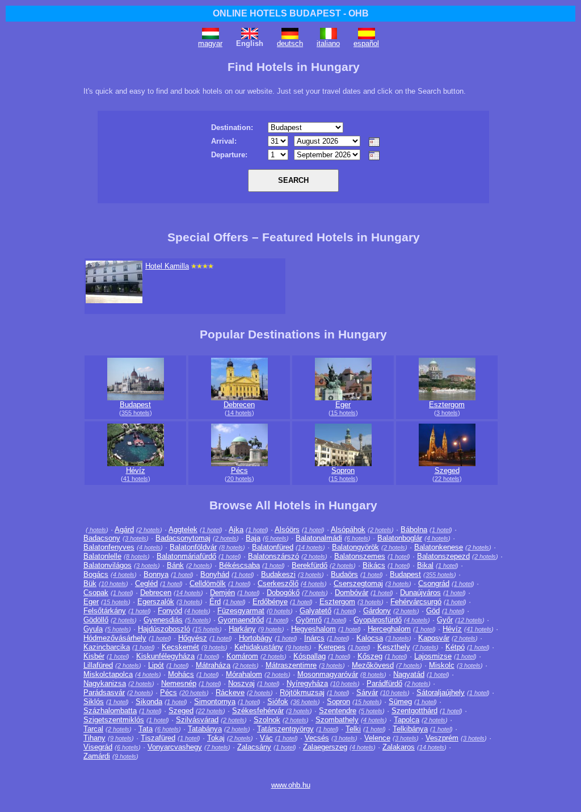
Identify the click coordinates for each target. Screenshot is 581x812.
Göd (433, 610)
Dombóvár (351, 592)
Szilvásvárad (197, 719)
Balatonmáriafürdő (186, 556)
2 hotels (149, 529)
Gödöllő (95, 620)
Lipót (156, 665)
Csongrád (433, 583)
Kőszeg (369, 656)
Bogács (95, 574)
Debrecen (239, 404)
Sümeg (400, 701)
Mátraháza (213, 665)
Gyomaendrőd (241, 620)
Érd (215, 601)
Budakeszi (278, 574)
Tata (145, 729)
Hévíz (135, 470)
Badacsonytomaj (182, 538)
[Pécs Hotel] (239, 463)
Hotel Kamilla (167, 266)
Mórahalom (244, 674)
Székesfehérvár (258, 710)
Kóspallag (309, 656)
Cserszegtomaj (358, 583)
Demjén (222, 592)
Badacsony (101, 538)
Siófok (277, 701)
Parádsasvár (104, 692)
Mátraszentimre (291, 665)
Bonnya (156, 574)
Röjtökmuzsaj (302, 692)
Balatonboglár (399, 538)
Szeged (447, 470)
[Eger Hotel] (343, 398)
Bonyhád (214, 574)
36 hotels (305, 701)
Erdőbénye (270, 601)
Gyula (93, 629)
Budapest (135, 404)
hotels (97, 529)
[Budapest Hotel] (135, 398)
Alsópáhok (348, 529)
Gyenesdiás (163, 620)
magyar (210, 43)
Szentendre (337, 710)
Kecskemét (180, 647)
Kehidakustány (258, 647)
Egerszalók (155, 601)
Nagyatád (408, 674)
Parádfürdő (384, 683)
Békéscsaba (239, 565)
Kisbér (93, 656)
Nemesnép (178, 683)
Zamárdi (96, 756)
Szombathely (337, 719)
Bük (89, 583)
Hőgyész (192, 638)
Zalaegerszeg (325, 747)
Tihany (94, 738)
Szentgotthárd (414, 710)
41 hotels (135, 478)
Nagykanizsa (104, 683)
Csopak (95, 592)
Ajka (236, 529)
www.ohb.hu (290, 785)
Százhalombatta (110, 710)
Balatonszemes (359, 556)
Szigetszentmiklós (113, 719)
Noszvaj (241, 683)
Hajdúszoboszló (164, 629)
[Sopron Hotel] (343, 463)
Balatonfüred (272, 547)
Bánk (175, 565)
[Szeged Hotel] (447, 463)
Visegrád (97, 747)
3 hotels (447, 412)
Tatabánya (205, 729)
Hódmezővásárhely (114, 638)
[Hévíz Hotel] (135, 463)
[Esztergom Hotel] (447, 398)
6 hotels (276, 538)
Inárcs (314, 638)
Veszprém (442, 738)
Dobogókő (283, 592)
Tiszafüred (158, 738)
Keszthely (393, 647)
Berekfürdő (309, 565)
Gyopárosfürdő (377, 620)
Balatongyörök (355, 547)
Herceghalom (389, 629)
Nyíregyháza (307, 683)
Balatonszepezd (443, 556)
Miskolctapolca (108, 674)
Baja (253, 538)
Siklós (93, 701)
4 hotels (437, 538)
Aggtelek (183, 529)
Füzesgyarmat (240, 610)
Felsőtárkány (104, 610)
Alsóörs (287, 529)
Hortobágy (255, 638)
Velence (377, 738)
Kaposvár (433, 638)
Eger (343, 404)
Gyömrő (309, 620)
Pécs (239, 470)
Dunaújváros (420, 592)
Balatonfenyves (108, 547)
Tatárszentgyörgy (285, 729)
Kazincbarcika (106, 647)
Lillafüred (98, 665)
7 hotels (315, 592)
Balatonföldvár (193, 547)
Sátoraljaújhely (440, 692)
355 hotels (135, 412)
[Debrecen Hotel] (239, 398)
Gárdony (377, 610)
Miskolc (441, 665)
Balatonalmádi (319, 538)
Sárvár (367, 692)
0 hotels (279, 611)
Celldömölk (208, 583)
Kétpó (455, 647)
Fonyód (170, 610)
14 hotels (239, 412)
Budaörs (344, 574)
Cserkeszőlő (278, 583)
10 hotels (113, 583)
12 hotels (469, 620)
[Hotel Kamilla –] (114, 300)
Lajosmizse (433, 656)
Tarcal (93, 729)
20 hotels (239, 478)
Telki (353, 729)
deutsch (290, 43)
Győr (445, 620)
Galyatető (315, 610)
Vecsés (317, 738)
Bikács (374, 565)
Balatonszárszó (273, 556)
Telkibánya (410, 729)
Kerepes (332, 647)
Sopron (343, 470)
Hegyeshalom (313, 629)
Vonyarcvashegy (175, 747)
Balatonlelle (102, 556)
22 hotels (447, 478)
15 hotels (343, 412)
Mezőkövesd (373, 665)
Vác (266, 738)
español (366, 43)
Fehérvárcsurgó (415, 601)
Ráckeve (230, 692)
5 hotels (198, 620)
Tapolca (406, 719)
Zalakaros (398, 747)
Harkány (242, 629)
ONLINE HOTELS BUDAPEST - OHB (291, 13)
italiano (328, 43)
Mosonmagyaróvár (327, 674)
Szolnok (267, 719)
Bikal (425, 565)
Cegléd (146, 583)
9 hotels (271, 629)
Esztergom (447, 404)
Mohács (181, 674)
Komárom (242, 656)
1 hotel (211, 529)
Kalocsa (369, 638)
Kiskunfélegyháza (165, 656)
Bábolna (414, 529)
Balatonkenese (438, 547)
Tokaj (216, 738)
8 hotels (232, 547)
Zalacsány (254, 747)
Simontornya (214, 701)
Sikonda (149, 701)
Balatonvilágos (107, 565)
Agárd (124, 529)
